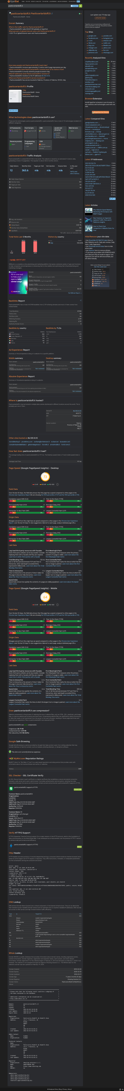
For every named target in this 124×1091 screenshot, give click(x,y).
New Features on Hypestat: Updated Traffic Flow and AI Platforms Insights (102, 220)
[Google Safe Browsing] (10, 751)
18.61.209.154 (89, 186)
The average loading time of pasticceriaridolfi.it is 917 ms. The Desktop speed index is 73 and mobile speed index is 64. (44, 456)
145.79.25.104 (89, 170)
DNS (15, 902)
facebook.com (93, 38)
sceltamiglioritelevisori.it (42, 442)
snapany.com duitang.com (94, 141)
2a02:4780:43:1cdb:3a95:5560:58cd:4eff (98, 177)
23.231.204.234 (90, 175)
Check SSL (77, 789)
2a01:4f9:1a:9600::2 (92, 179)
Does (29, 710)
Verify (19, 833)
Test (80, 847)
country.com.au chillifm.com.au (96, 148)
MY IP (78, 1)
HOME (23, 1)
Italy (51, 243)
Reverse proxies (16, 141)
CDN (41, 141)
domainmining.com (91, 68)
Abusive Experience (22, 376)
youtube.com (107, 36)
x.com (90, 41)
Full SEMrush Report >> (75, 293)
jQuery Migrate (60, 137)
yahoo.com (107, 48)
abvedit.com (89, 66)
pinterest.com (93, 53)
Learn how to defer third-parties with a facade (24, 557)
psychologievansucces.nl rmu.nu (96, 138)
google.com (92, 36)
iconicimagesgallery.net (92, 91)
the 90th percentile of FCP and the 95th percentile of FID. (60, 495)
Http (15, 853)
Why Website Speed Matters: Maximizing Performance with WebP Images (102, 212)
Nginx (72, 131)
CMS (41, 128)
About (70, 1089)
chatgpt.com (92, 48)
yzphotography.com (91, 75)
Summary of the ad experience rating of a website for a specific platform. (31, 353)
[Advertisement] (45, 49)
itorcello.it (45, 445)
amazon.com (107, 41)
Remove (91, 250)
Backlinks (17, 301)
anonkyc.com (89, 82)
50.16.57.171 (89, 188)
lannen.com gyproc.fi (92, 154)
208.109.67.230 (90, 195)
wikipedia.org (92, 50)
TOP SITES (28, 1)
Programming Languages (29, 142)
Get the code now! (100, 267)
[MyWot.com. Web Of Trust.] (11, 758)
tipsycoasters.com (91, 64)
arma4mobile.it (55, 445)
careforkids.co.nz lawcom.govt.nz (97, 134)
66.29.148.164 (89, 193)
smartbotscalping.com (92, 87)
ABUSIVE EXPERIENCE (62, 1)
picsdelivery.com (27, 442)
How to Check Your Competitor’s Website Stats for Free (103, 228)
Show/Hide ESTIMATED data (98, 240)
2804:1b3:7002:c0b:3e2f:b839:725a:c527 (98, 166)
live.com (106, 50)
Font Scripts (29, 128)
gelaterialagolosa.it (34, 445)
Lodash (58, 133)
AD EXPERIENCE (53, 1)
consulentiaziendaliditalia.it (18, 445)
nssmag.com (89, 93)
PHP (28, 146)
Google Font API (31, 131)
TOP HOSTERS (45, 1)
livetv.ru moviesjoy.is (92, 129)
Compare (75, 6)
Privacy (65, 1089)
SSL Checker (26, 775)
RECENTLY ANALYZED (36, 1)
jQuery (58, 135)
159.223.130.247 (90, 181)
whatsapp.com (108, 53)
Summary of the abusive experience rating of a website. (26, 380)
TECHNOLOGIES (72, 1)
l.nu (86, 73)
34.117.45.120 (89, 168)
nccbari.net (55, 442)
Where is (26, 400)
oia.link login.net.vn (92, 150)
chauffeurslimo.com (91, 62)
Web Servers (73, 128)
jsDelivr (43, 144)
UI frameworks (15, 128)
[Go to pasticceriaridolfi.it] (52, 13)
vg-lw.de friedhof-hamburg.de (96, 152)
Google (19, 741)
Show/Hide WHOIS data (96, 246)
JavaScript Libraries (58, 129)
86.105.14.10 (46, 76)
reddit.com (106, 43)
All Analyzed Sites (52, 1089)
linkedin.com (107, 45)
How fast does (27, 451)
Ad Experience (19, 350)
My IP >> (112, 198)
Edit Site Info (13, 111)
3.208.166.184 (89, 172)
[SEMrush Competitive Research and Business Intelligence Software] (17, 260)
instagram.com (108, 38)
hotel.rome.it (65, 445)
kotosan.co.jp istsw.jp (93, 132)
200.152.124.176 (90, 163)
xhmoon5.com (90, 89)
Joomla (43, 131)
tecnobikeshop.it (14, 442)
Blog (60, 1089)
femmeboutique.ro (91, 80)
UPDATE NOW (100, 18)
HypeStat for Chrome (101, 112)
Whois (15, 953)
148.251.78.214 (90, 191)
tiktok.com (91, 43)
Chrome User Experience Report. (19, 495)
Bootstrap (15, 131)
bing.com (91, 45)
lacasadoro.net (65, 442)
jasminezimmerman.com (93, 84)
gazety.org (88, 78)
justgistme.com (90, 71)
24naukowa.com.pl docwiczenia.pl (97, 127)
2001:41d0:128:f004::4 (93, 184)
